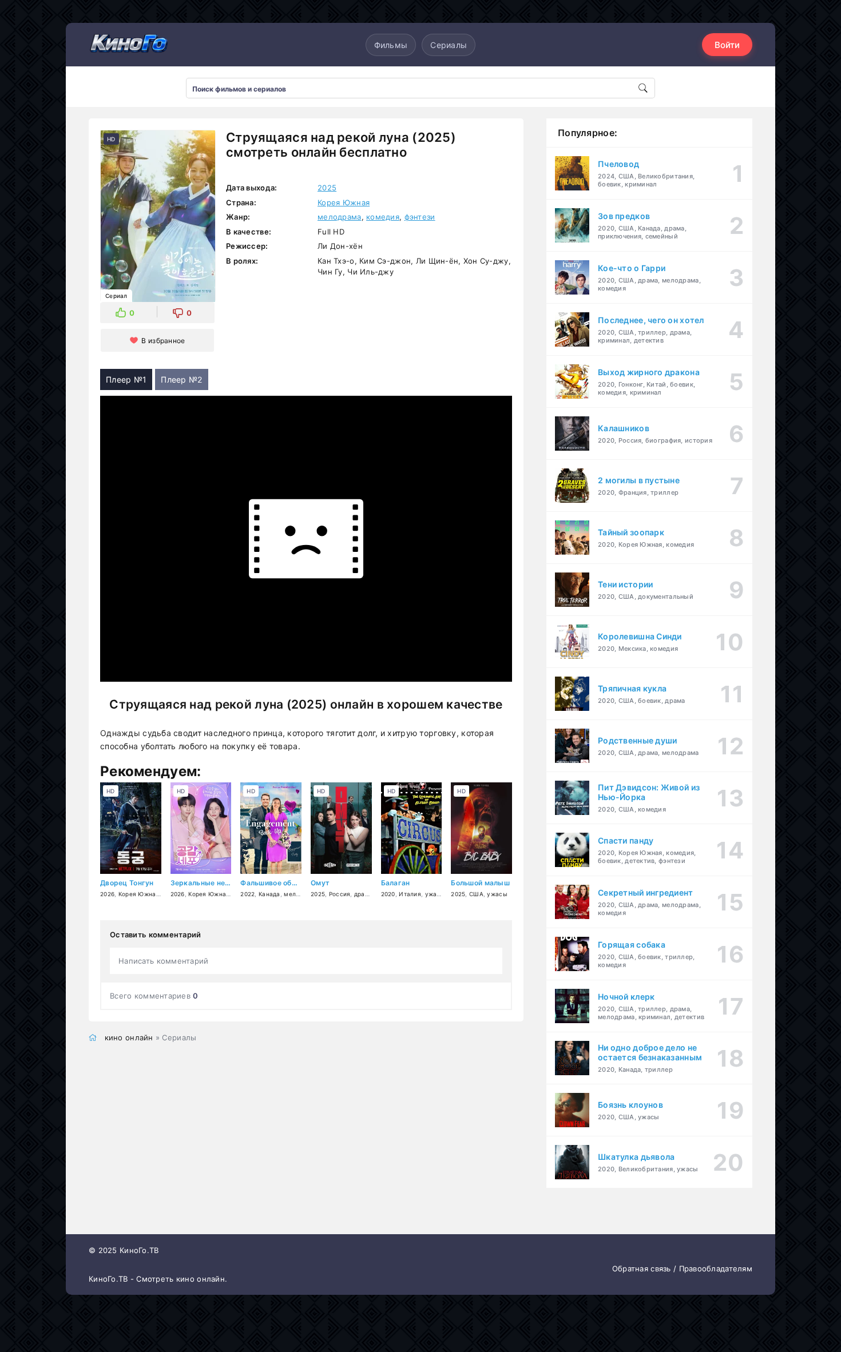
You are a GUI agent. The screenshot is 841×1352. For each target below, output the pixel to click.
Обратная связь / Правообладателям (682, 1268)
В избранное (163, 340)
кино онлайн (129, 1037)
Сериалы (448, 45)
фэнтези (419, 216)
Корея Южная (344, 202)
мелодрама (340, 216)
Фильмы (391, 45)
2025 (327, 187)
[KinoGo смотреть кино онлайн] (129, 44)
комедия (382, 216)
